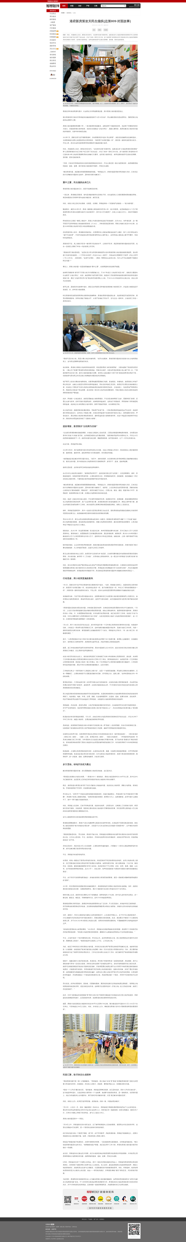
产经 (87, 6)
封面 (71, 6)
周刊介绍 (84, 1219)
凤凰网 (57, 1226)
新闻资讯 (69, 13)
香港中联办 (68, 1226)
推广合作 (96, 1219)
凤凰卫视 (62, 1226)
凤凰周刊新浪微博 (50, 1226)
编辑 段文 (106, 25)
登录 (135, 5)
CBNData (74, 1226)
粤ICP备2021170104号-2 (74, 1236)
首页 (63, 6)
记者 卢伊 (100, 25)
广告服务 (90, 1219)
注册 (138, 5)
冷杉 (79, 6)
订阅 (95, 6)
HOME (63, 13)
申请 (52, 1224)
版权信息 (48, 1229)
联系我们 (102, 1219)
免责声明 (54, 1229)
